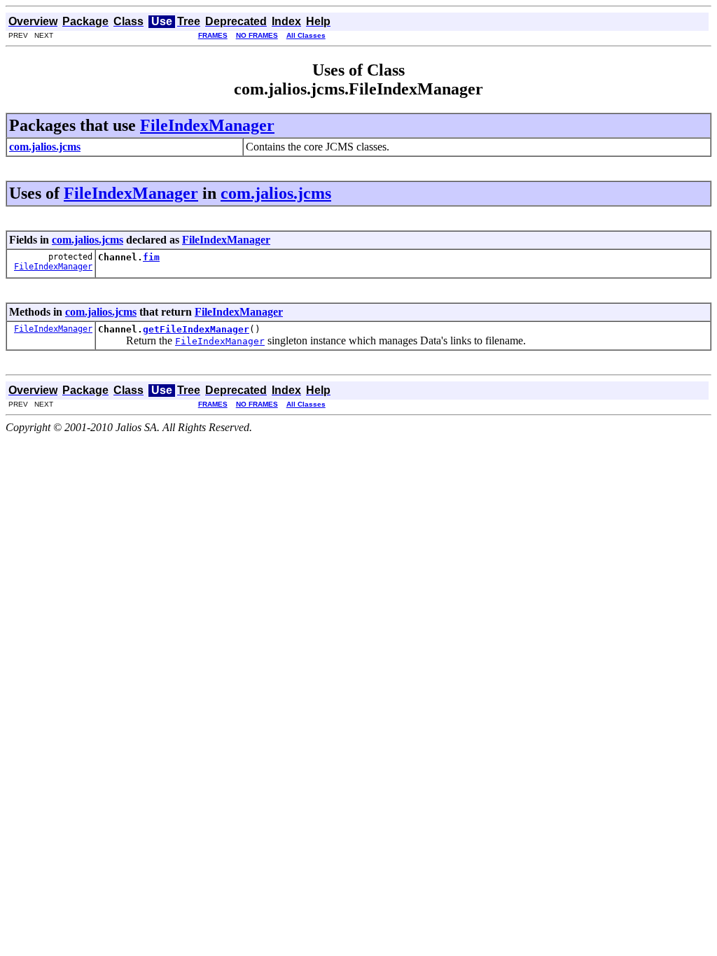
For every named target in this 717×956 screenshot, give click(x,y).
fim (151, 257)
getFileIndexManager (196, 329)
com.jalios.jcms (276, 193)
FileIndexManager (207, 125)
